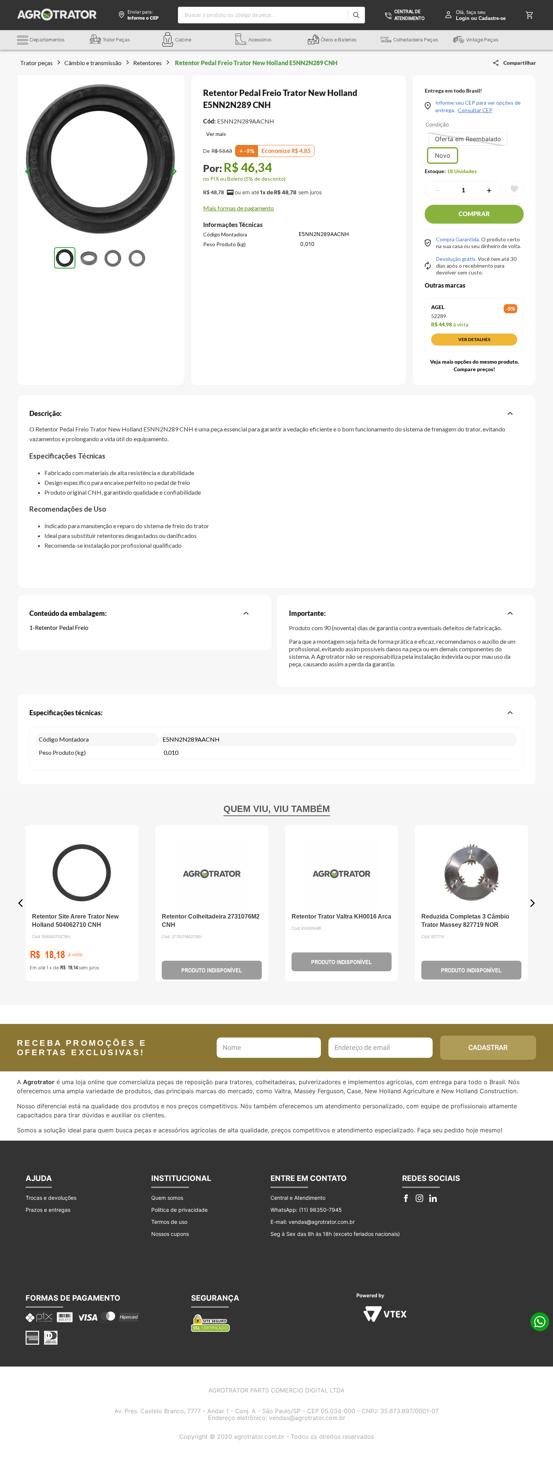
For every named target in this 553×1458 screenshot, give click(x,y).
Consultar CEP (475, 110)
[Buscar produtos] (356, 15)
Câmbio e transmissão (93, 62)
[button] (53, 41)
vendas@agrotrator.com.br (307, 1417)
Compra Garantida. (458, 239)
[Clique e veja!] (214, 135)
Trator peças (36, 62)
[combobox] (271, 15)
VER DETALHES (474, 339)
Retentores (147, 62)
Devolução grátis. (457, 259)
